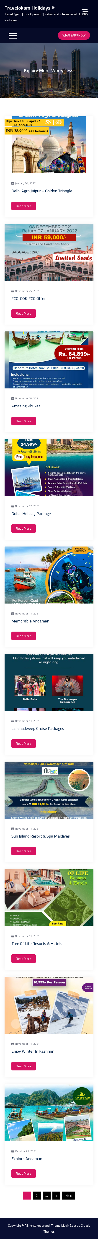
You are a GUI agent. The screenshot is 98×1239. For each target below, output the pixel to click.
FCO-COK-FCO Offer (28, 298)
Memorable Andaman (30, 621)
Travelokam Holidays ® (30, 8)
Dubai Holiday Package (31, 513)
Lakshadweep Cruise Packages (37, 728)
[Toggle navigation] (13, 35)
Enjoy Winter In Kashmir (32, 1051)
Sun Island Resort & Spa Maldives (40, 836)
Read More (23, 205)
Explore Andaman (26, 1159)
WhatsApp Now (73, 35)
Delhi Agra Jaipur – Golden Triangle (41, 191)
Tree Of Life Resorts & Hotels (36, 943)
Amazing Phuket (25, 406)
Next (69, 1195)
